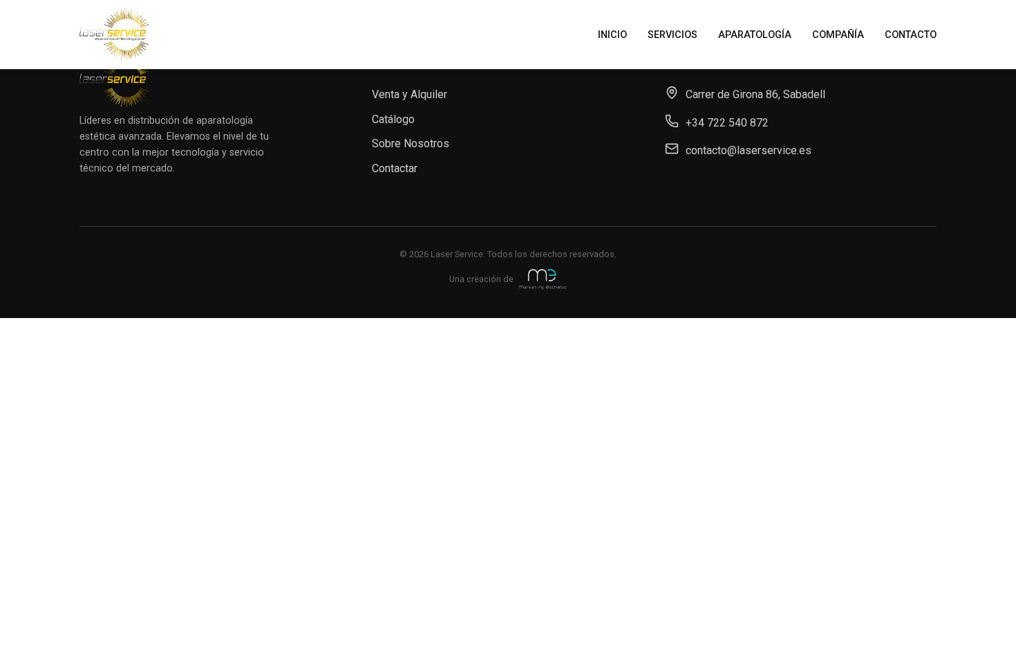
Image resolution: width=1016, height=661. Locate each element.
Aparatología (754, 35)
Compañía (838, 35)
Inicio (612, 35)
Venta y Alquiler (409, 94)
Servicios (672, 35)
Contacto (911, 35)
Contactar (394, 168)
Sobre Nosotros (410, 143)
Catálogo (393, 119)
